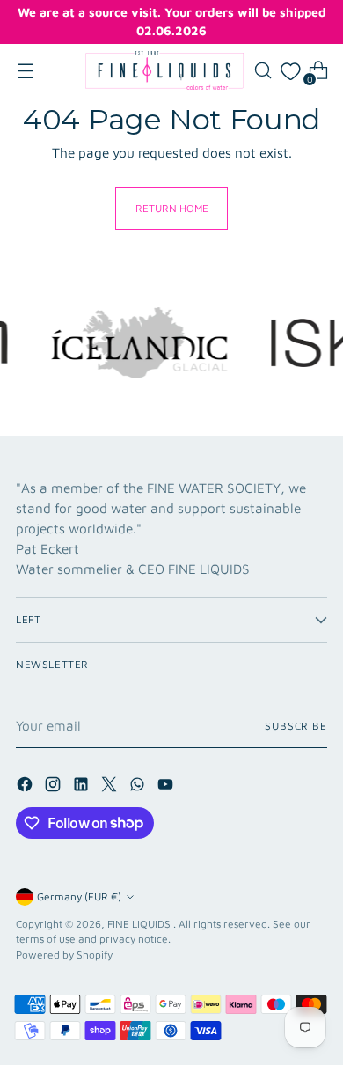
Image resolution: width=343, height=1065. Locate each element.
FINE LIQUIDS (140, 923)
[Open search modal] (262, 71)
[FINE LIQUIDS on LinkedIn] (82, 786)
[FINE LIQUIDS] (164, 70)
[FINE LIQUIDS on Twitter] (110, 786)
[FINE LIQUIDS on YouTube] (167, 786)
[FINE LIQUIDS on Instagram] (54, 786)
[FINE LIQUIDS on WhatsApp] (139, 786)
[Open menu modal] (25, 71)
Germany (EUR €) (79, 896)
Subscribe (296, 725)
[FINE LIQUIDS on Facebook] (26, 786)
